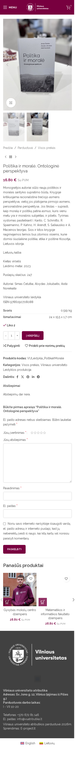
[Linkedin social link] (33, 377)
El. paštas (10, 506)
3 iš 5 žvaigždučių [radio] (38, 432)
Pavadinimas (12, 488)
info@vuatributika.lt (29, 719)
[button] (7, 64)
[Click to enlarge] (11, 102)
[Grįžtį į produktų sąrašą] (10, 156)
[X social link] (22, 377)
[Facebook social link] (17, 377)
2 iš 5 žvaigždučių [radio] (35, 432)
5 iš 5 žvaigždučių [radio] (44, 432)
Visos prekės (46, 148)
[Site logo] (38, 7)
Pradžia (8, 148)
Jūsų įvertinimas (14, 432)
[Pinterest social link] (28, 377)
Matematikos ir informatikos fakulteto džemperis (55, 614)
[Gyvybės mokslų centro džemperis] (19, 589)
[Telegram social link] (38, 377)
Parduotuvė (25, 148)
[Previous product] (5, 156)
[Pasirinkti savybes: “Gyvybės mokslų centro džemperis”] (7, 602)
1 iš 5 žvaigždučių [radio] (32, 432)
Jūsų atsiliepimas (15, 440)
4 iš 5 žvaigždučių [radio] (41, 432)
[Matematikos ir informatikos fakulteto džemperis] (55, 589)
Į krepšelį (32, 335)
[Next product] (15, 156)
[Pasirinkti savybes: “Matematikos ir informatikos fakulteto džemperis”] (43, 602)
